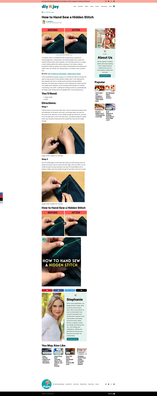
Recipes (86, 6)
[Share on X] (1, 199)
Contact (97, 384)
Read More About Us (105, 75)
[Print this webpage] (1, 202)
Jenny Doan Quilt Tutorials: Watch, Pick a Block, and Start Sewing (58, 361)
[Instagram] (106, 1)
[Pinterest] (114, 1)
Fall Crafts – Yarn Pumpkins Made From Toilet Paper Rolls (99, 97)
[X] (111, 1)
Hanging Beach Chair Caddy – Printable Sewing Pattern (82, 360)
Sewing (91, 6)
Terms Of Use (76, 384)
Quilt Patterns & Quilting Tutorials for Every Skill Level (110, 116)
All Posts (48, 12)
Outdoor (97, 6)
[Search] (114, 6)
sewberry (61, 77)
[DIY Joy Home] (50, 6)
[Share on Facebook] (1, 193)
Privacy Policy (91, 384)
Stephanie (50, 21)
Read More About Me (73, 339)
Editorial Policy (83, 384)
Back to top (110, 393)
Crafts (74, 6)
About (110, 6)
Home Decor (80, 6)
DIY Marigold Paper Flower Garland (110, 95)
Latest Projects (104, 6)
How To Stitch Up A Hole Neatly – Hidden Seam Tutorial (64, 74)
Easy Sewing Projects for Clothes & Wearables (46, 359)
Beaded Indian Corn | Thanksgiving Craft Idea (100, 114)
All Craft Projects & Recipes (58, 384)
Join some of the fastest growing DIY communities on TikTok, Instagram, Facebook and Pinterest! (66, 1)
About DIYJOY (69, 384)
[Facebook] (108, 1)
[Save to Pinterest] (1, 196)
